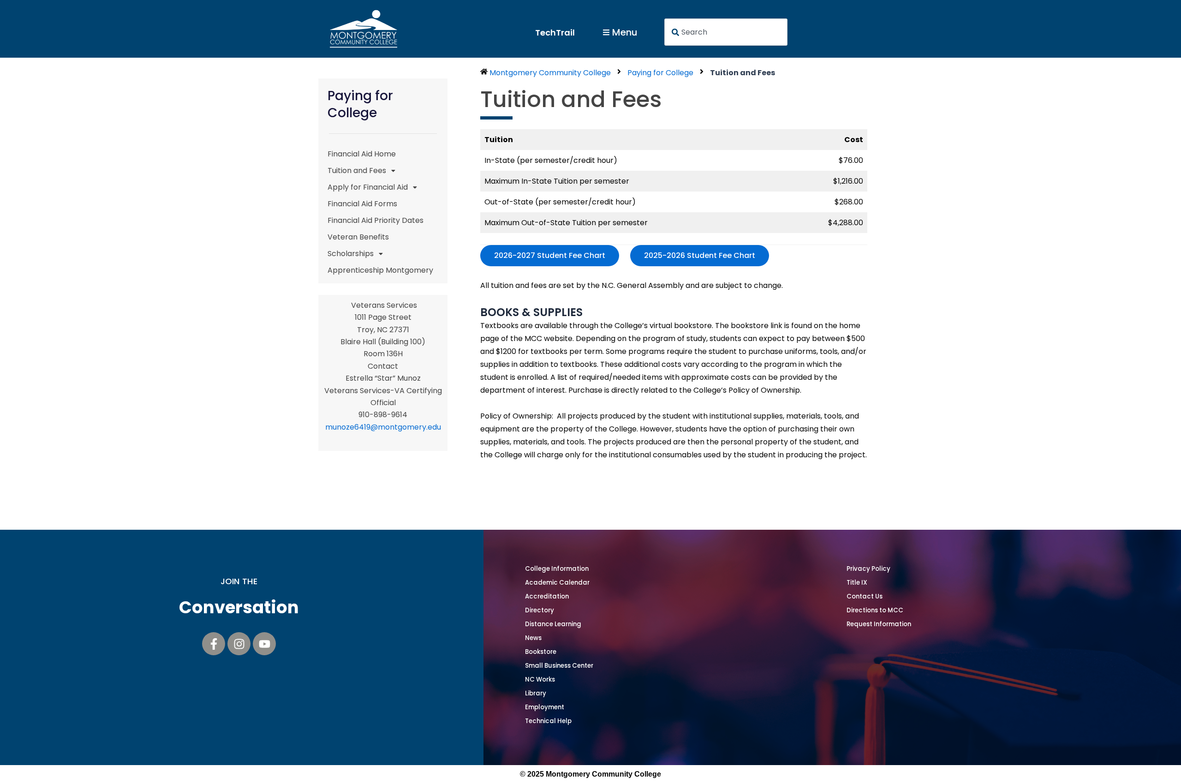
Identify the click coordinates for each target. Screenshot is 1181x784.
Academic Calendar (557, 582)
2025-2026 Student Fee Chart (699, 255)
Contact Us (865, 596)
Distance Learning (553, 624)
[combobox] (726, 32)
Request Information (879, 624)
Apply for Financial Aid (368, 187)
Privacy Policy (868, 568)
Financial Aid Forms (362, 203)
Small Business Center (559, 665)
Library (535, 693)
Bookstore (540, 651)
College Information (557, 568)
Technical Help (548, 721)
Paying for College (660, 72)
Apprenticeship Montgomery (380, 270)
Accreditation (547, 596)
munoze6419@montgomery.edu (383, 427)
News (533, 638)
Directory (539, 610)
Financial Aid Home (362, 154)
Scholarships (351, 253)
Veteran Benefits (358, 237)
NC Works (540, 679)
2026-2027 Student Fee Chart (549, 255)
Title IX (857, 582)
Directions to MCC (875, 610)
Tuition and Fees (357, 170)
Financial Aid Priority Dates (375, 220)
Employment (544, 707)
